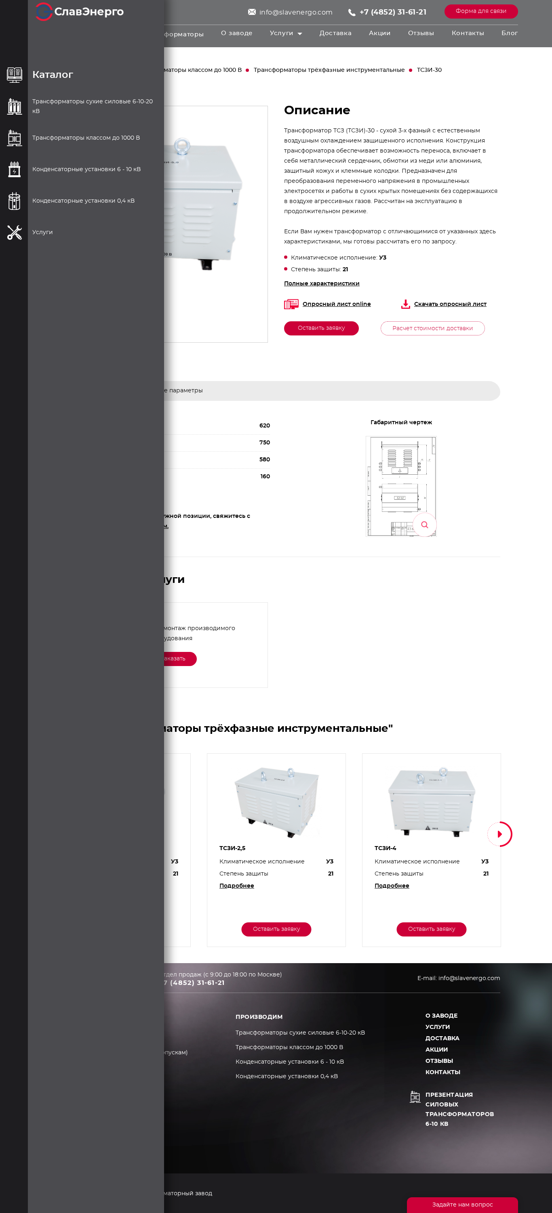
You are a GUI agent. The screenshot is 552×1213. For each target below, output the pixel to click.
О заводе (237, 33)
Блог (509, 33)
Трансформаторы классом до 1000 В (188, 70)
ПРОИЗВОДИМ (259, 1017)
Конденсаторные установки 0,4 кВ (287, 1076)
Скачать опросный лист (450, 304)
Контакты (468, 33)
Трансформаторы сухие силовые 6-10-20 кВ (300, 1033)
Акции (380, 33)
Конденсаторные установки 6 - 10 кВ (290, 1062)
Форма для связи (481, 11)
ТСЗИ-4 (385, 848)
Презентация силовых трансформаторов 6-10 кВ (460, 1109)
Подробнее (236, 886)
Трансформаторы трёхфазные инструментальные (329, 70)
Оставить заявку (321, 328)
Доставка (336, 33)
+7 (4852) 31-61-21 (393, 12)
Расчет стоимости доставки (432, 328)
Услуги (281, 33)
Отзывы (421, 33)
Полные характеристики (322, 284)
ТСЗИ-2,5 (232, 848)
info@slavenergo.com (296, 12)
